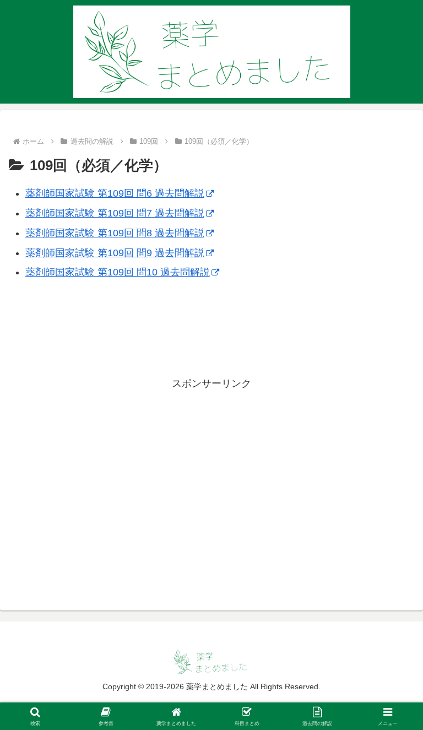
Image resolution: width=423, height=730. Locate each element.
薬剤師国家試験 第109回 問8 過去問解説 (114, 233)
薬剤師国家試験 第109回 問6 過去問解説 (114, 193)
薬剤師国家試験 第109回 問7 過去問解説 (114, 213)
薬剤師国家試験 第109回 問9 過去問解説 (114, 252)
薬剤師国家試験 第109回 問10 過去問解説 (117, 272)
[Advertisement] (211, 336)
